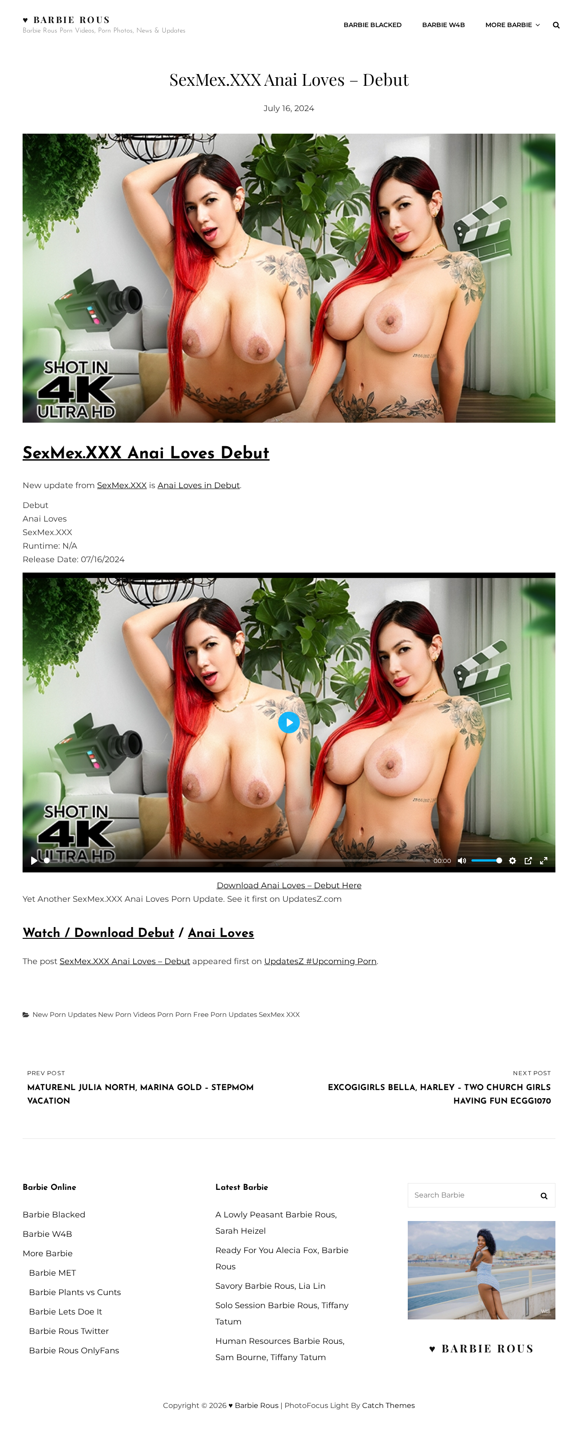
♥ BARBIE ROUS (482, 1348)
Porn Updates (233, 1014)
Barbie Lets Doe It (65, 1312)
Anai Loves (221, 934)
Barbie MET (52, 1273)
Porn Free (192, 1014)
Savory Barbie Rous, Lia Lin (270, 1286)
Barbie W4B (443, 25)
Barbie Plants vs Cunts (75, 1292)
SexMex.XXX (122, 485)
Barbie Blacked (373, 25)
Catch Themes (388, 1405)
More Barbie (508, 25)
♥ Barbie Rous (67, 19)
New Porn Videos (126, 1014)
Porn (165, 1014)
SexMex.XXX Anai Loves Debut (146, 454)
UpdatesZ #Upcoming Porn (320, 961)
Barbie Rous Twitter (69, 1331)
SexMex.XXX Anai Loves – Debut (125, 961)
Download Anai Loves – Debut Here (289, 885)
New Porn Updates (64, 1014)
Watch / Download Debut (98, 934)
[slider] (237, 860)
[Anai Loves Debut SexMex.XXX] (289, 278)
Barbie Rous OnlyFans (74, 1351)
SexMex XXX (279, 1014)
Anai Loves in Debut (199, 485)
